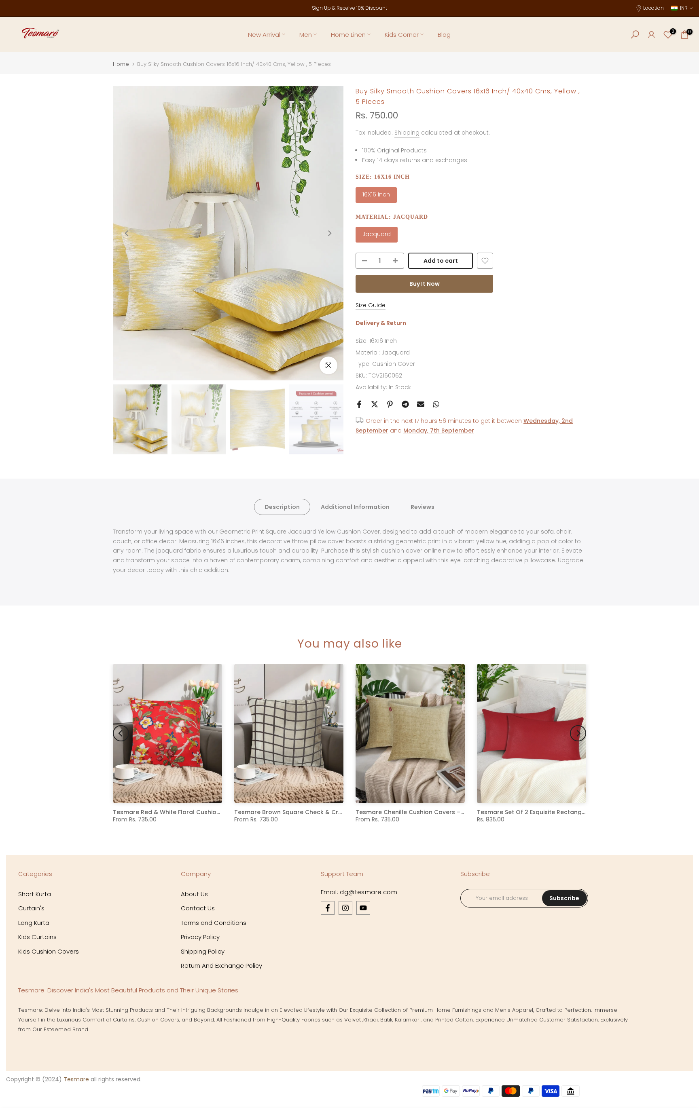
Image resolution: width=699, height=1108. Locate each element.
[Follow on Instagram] (345, 908)
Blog (444, 34)
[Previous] (127, 233)
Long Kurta (33, 922)
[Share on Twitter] (374, 404)
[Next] (329, 233)
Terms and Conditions (213, 922)
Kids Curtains (37, 937)
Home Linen (348, 34)
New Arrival (264, 34)
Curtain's (31, 908)
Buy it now (424, 284)
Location (653, 7)
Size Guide (371, 305)
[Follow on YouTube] (363, 908)
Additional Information (355, 506)
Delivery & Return (381, 323)
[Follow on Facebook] (328, 908)
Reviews (422, 506)
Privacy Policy (200, 937)
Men (305, 34)
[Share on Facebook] (359, 404)
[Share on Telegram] (405, 404)
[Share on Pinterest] (390, 404)
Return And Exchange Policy (221, 965)
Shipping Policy (203, 951)
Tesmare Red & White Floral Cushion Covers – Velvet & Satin (201, 812)
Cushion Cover (393, 364)
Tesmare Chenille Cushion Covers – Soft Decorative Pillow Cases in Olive (462, 812)
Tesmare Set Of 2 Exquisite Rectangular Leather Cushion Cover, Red (576, 812)
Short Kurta (34, 894)
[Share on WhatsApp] (436, 404)
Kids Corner (402, 34)
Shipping (406, 133)
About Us (194, 894)
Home (121, 64)
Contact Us (198, 908)
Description (282, 506)
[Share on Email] (420, 404)
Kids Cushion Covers (48, 951)
